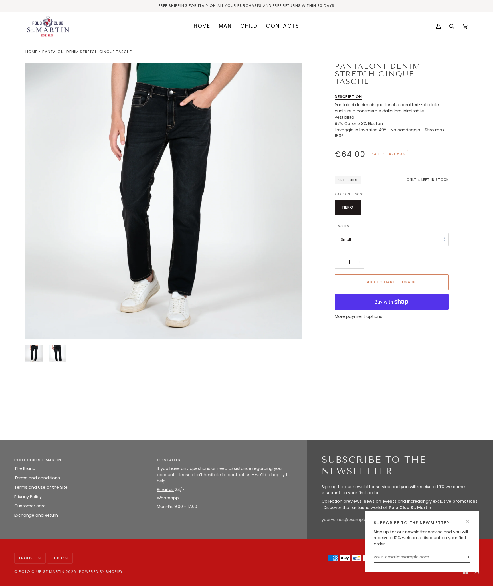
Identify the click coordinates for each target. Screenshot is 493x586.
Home (31, 51)
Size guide (348, 180)
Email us (165, 489)
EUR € (58, 558)
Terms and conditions (37, 478)
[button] (225, 26)
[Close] (470, 519)
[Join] (462, 557)
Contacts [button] (168, 460)
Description (348, 96)
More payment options (358, 316)
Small (346, 239)
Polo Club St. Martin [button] (37, 460)
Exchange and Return (36, 515)
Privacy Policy (28, 497)
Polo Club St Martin (41, 571)
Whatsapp (168, 498)
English (28, 558)
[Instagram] (476, 571)
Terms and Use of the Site (41, 487)
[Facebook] (465, 571)
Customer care (30, 506)
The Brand (24, 468)
